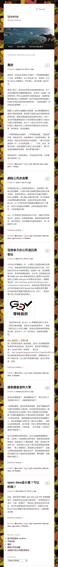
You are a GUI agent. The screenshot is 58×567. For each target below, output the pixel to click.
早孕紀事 (11, 541)
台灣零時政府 (19, 203)
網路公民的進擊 (17, 178)
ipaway (13, 16)
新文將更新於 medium (16, 538)
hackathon (37, 235)
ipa (32, 69)
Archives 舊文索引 (36, 46)
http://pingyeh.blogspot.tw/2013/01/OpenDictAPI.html (33, 352)
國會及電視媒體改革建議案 (26, 140)
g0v (31, 164)
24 (47, 388)
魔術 (10, 65)
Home (10, 46)
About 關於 (21, 46)
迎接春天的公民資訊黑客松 (18, 550)
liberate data (38, 164)
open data (16, 526)
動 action (18, 164)
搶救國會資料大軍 (19, 387)
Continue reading (15, 230)
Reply (15, 166)
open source (17, 238)
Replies (27, 238)
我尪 (20, 500)
